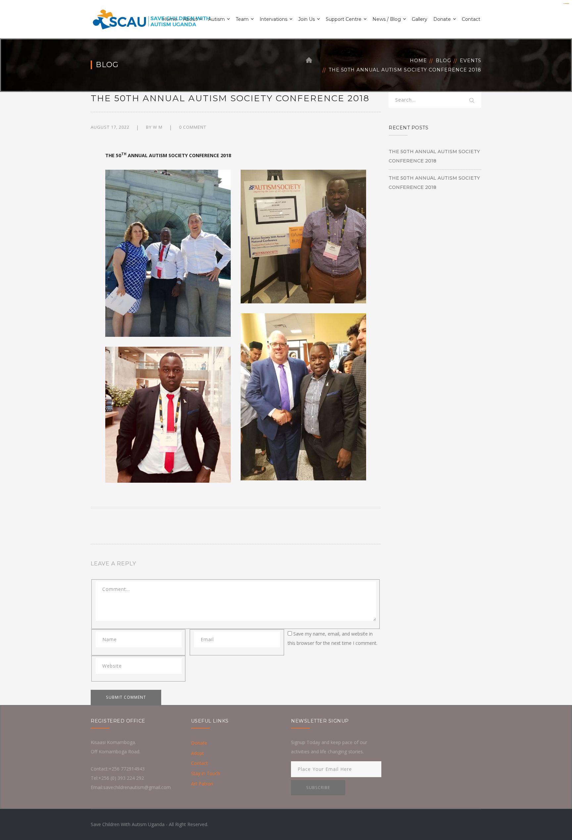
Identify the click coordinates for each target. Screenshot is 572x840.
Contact (471, 19)
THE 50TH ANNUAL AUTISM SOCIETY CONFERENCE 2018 (434, 156)
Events (470, 61)
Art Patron (202, 783)
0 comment (192, 127)
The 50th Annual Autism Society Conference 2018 (434, 182)
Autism (216, 19)
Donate (442, 19)
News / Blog (386, 19)
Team (242, 19)
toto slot (568, 3)
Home (169, 19)
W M (158, 127)
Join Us (306, 19)
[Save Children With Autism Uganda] (151, 19)
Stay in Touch (205, 773)
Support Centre (343, 19)
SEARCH (472, 101)
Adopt (197, 753)
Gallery (419, 19)
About (190, 19)
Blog (443, 61)
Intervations (273, 19)
